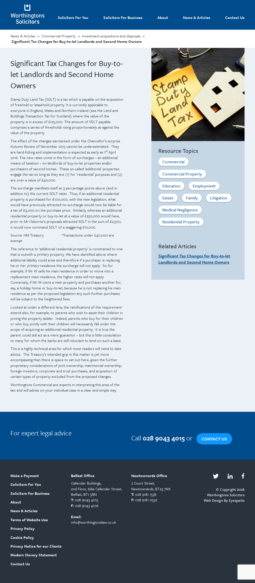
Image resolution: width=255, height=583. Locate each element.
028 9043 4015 (86, 499)
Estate (168, 198)
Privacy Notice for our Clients (36, 546)
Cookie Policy (22, 537)
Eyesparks (237, 500)
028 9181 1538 (145, 494)
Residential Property (180, 222)
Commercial (173, 162)
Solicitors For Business (122, 17)
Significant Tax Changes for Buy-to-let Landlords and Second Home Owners (194, 259)
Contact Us (235, 17)
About (162, 17)
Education (171, 186)
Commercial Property (182, 174)
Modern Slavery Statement (33, 555)
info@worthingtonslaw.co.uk (93, 522)
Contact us (214, 439)
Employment (204, 186)
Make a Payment (24, 475)
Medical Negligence (180, 210)
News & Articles (196, 17)
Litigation (218, 198)
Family (192, 198)
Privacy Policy (22, 528)
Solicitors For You (73, 17)
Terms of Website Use (29, 519)
